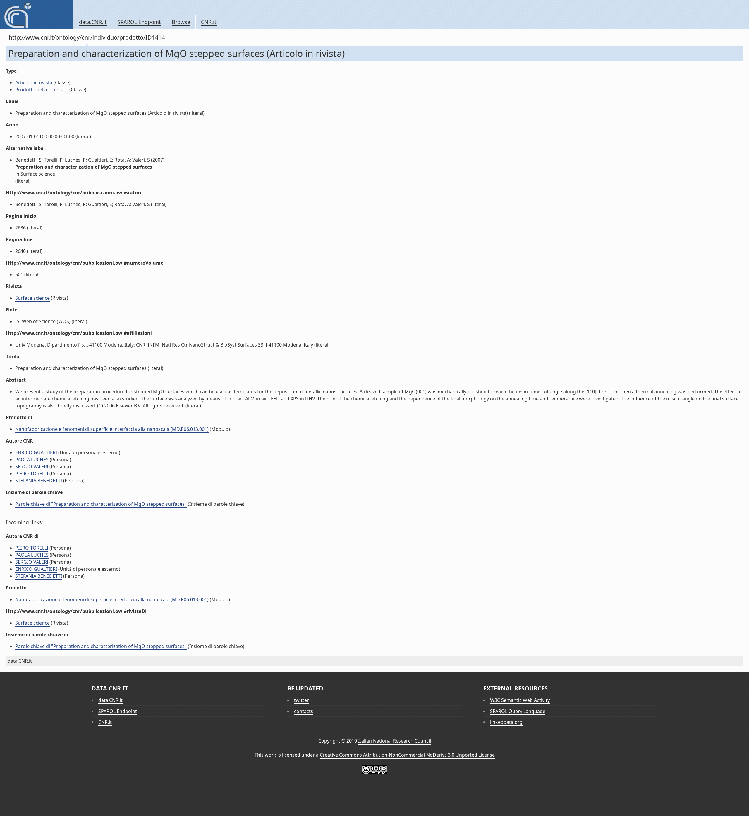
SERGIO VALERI (31, 466)
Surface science (32, 298)
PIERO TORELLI (31, 473)
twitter (301, 700)
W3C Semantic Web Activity (520, 700)
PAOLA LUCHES (32, 459)
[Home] (36, 14)
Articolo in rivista (33, 82)
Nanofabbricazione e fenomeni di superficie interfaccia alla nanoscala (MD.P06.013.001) (112, 429)
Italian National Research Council (394, 741)
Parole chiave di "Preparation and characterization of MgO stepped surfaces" (101, 504)
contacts (303, 711)
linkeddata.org (506, 722)
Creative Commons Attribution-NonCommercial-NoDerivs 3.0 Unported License (407, 755)
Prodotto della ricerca (39, 89)
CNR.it (209, 21)
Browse (181, 21)
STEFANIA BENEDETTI (38, 480)
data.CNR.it (93, 21)
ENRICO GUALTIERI (36, 452)
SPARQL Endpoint (139, 21)
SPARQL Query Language (517, 711)
